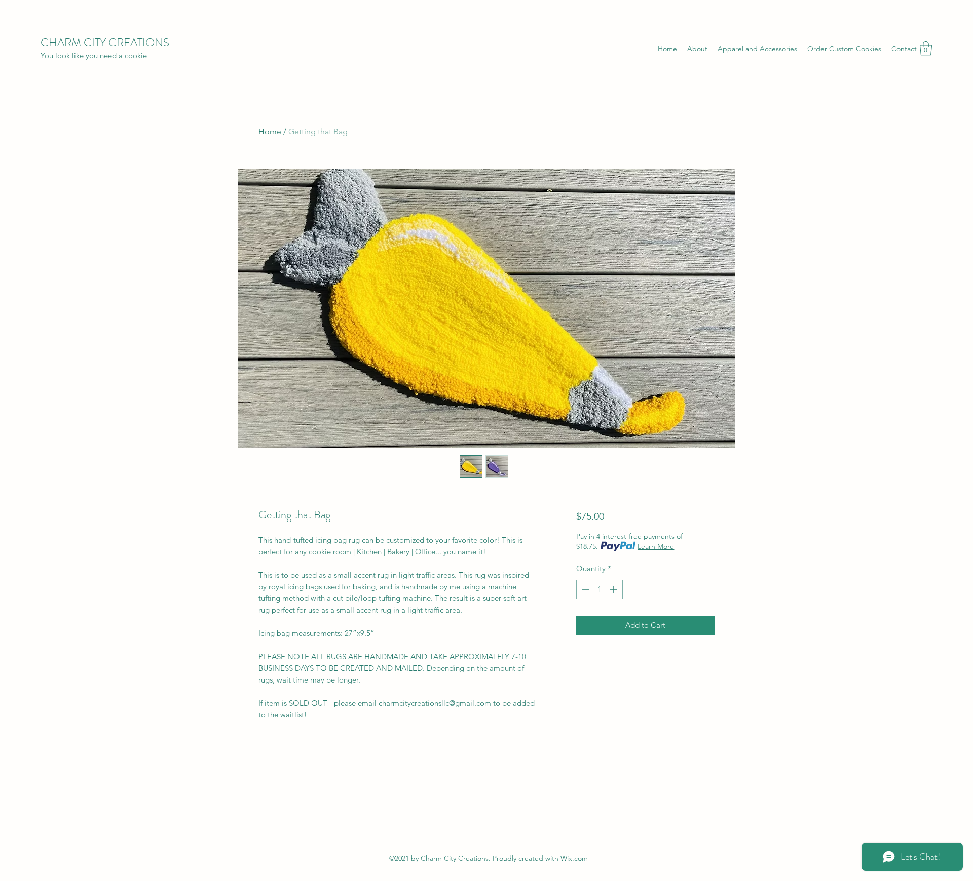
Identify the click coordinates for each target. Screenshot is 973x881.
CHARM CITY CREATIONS (105, 42)
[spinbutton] (599, 589)
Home (269, 131)
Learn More (656, 546)
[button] (926, 48)
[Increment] (614, 589)
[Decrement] (584, 589)
